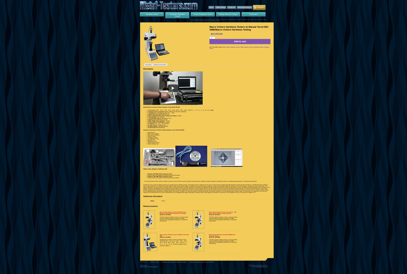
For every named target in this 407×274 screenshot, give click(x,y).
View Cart (260, 7)
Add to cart (240, 41)
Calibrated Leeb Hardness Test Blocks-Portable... (174, 262)
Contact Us (231, 7)
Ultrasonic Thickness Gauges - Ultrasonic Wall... (202, 262)
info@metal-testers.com (261, 266)
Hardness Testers (152, 14)
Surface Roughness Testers (203, 14)
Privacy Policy (143, 266)
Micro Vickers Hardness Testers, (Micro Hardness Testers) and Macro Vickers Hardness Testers (227, 19)
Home (211, 7)
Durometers (253, 14)
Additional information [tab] (159, 64)
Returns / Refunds (153, 266)
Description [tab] (148, 64)
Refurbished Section (244, 7)
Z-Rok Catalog (220, 7)
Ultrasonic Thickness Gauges (177, 15)
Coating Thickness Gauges (228, 14)
